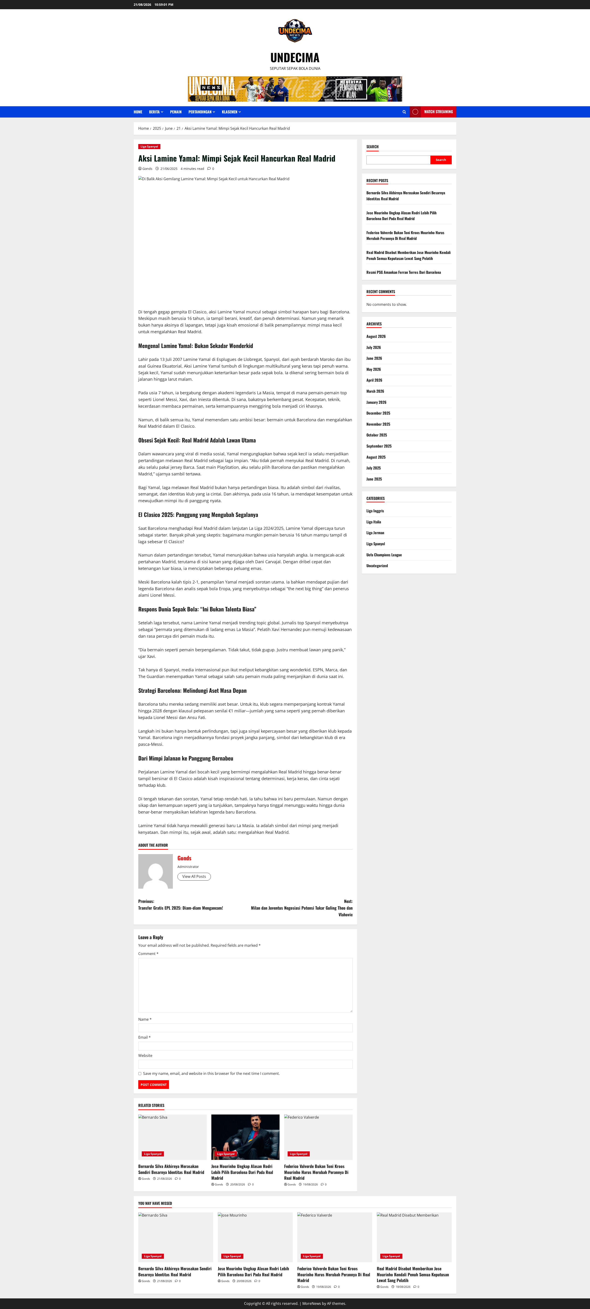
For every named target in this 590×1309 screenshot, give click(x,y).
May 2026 (373, 369)
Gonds (147, 168)
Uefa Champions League (384, 554)
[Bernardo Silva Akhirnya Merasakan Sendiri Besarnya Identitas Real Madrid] (172, 1137)
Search (372, 146)
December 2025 (378, 413)
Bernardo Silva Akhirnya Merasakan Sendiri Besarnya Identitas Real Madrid (171, 1169)
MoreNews (311, 1303)
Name (145, 1019)
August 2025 (376, 457)
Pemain (176, 112)
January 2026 (376, 402)
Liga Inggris (375, 510)
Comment (148, 953)
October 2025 (376, 435)
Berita (154, 112)
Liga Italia (373, 522)
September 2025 (379, 446)
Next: (302, 907)
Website (145, 1055)
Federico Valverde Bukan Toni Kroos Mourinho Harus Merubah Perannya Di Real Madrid (316, 1172)
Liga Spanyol (149, 146)
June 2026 (374, 358)
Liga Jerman (375, 532)
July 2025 (373, 468)
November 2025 (378, 424)
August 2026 (376, 336)
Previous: (180, 904)
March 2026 (375, 391)
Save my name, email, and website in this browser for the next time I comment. (211, 1073)
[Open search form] (404, 111)
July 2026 (373, 347)
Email (144, 1037)
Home (138, 112)
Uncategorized (377, 565)
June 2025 (374, 479)
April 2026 (374, 380)
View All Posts (194, 876)
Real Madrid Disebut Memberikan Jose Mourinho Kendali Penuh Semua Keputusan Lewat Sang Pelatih (408, 255)
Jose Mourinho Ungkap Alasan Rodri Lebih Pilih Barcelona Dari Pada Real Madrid (242, 1172)
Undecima (295, 56)
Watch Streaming (438, 111)
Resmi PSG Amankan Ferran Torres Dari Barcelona (403, 272)
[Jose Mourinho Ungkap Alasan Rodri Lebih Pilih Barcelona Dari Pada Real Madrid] (245, 1137)
